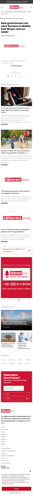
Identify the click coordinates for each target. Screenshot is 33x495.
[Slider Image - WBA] (15, 299)
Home (2, 11)
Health (20, 363)
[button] (30, 471)
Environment (12, 360)
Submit (27, 398)
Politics (4, 363)
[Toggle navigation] (1, 7)
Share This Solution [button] (7, 36)
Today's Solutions (6, 448)
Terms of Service (6, 463)
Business (28, 360)
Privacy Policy (5, 460)
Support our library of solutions (14, 250)
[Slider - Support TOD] (17, 299)
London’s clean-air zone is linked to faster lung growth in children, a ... (15, 152)
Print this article (16, 66)
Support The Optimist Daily (8, 451)
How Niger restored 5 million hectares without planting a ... (8, 345)
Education (12, 363)
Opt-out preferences (15, 492)
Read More (4, 124)
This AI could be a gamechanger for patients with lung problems (15, 230)
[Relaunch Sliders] (18, 299)
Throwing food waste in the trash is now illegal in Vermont (15, 192)
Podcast (3, 453)
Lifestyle (27, 363)
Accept (16, 489)
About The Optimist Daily (8, 456)
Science (20, 360)
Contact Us (4, 458)
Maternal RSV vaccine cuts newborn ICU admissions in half (24, 346)
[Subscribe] (14, 299)
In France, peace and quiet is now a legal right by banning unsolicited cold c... (15, 110)
